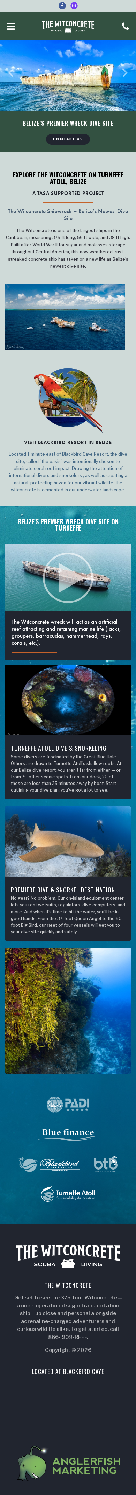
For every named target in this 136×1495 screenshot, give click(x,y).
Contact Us (68, 139)
